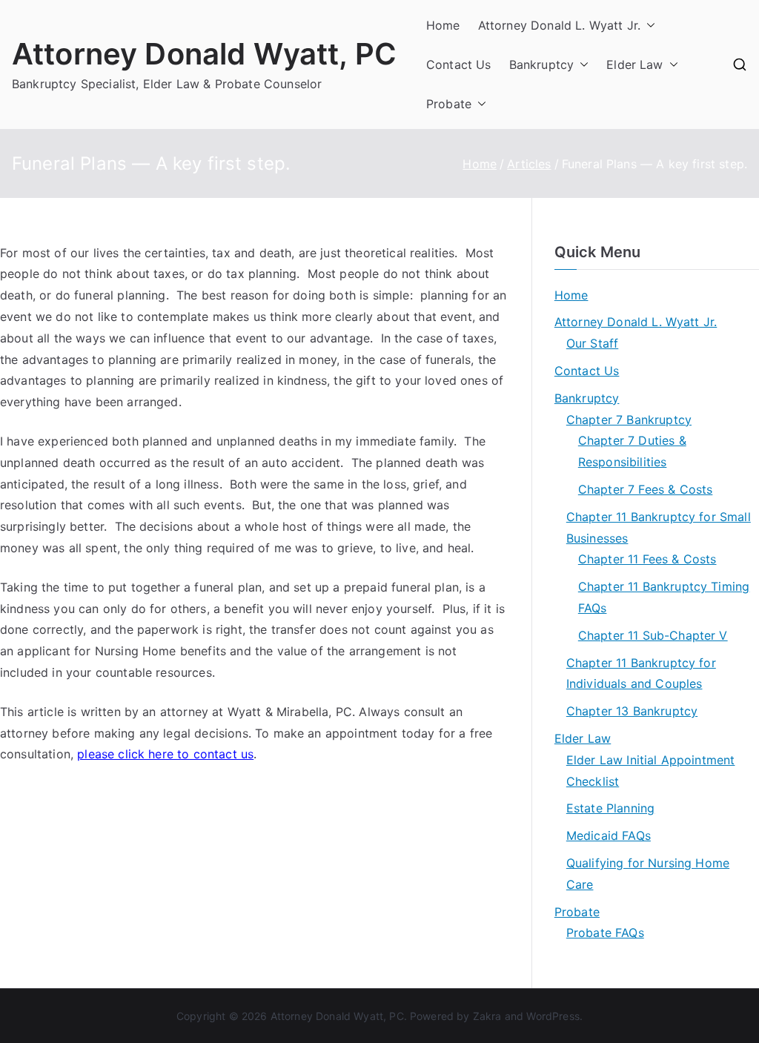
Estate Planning (610, 808)
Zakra (487, 1016)
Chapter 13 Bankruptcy (631, 710)
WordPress (552, 1016)
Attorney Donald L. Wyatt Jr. (559, 25)
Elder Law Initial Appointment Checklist (650, 770)
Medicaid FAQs (608, 835)
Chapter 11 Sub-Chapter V (653, 635)
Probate (448, 103)
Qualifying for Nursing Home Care (647, 873)
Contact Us (458, 64)
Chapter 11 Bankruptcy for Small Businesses (658, 527)
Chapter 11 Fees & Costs (647, 559)
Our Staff (592, 343)
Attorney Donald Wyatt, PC (204, 54)
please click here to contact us (165, 753)
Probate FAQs (605, 932)
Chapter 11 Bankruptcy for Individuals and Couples (641, 673)
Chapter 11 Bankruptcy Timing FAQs (663, 597)
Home (443, 25)
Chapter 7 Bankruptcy (629, 419)
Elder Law (634, 64)
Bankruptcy (541, 64)
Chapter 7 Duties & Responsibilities (632, 451)
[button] (647, 25)
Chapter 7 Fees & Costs (645, 489)
